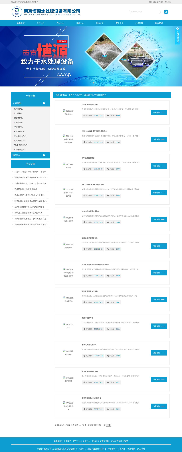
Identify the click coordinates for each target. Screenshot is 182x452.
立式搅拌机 (17, 103)
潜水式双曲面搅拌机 (89, 345)
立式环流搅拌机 (20, 150)
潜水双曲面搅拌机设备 (90, 371)
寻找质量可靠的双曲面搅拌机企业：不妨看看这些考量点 (32, 177)
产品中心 (60, 23)
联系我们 (168, 2)
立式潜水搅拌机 (87, 318)
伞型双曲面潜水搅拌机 (90, 291)
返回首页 (152, 2)
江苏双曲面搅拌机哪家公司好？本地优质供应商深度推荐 (32, 172)
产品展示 (78, 95)
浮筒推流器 (18, 122)
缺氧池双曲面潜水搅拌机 (90, 211)
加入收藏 (160, 2)
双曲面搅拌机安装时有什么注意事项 (29, 195)
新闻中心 (80, 23)
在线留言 (139, 23)
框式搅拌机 (18, 113)
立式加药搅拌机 (20, 136)
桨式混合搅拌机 (20, 141)
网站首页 (21, 23)
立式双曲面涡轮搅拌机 (90, 104)
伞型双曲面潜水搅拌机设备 (91, 398)
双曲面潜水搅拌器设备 (90, 238)
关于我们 (40, 23)
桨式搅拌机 (18, 109)
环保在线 (121, 449)
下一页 (87, 425)
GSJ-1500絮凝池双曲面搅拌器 (93, 184)
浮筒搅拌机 (18, 127)
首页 (70, 95)
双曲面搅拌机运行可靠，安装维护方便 (30, 183)
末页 (92, 425)
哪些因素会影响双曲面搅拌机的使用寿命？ (32, 201)
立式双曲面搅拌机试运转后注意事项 (29, 207)
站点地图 (141, 449)
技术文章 (100, 23)
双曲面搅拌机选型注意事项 (26, 189)
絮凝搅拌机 (18, 118)
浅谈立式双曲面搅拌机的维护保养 (29, 213)
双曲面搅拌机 (19, 132)
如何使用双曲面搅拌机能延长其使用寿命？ (32, 224)
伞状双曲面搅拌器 (88, 158)
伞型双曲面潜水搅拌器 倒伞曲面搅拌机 (95, 265)
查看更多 (16, 155)
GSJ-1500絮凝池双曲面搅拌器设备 (94, 131)
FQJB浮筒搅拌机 (20, 145)
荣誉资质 (119, 23)
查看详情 (156, 113)
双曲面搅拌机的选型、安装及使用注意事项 (32, 219)
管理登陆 (131, 449)
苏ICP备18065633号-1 (96, 449)
